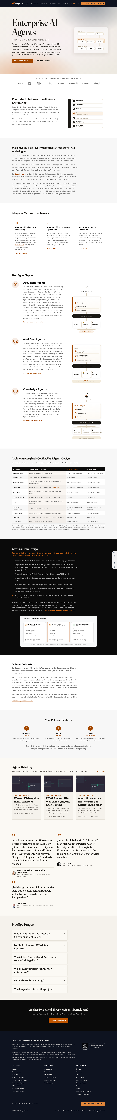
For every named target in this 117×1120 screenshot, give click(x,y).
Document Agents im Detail (32, 322)
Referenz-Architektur (50, 1080)
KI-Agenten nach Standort (83, 1091)
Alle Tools (114, 567)
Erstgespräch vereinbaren (93, 3)
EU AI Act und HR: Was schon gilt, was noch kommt (58, 801)
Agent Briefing (52, 3)
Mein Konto (58, 1111)
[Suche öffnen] (79, 4)
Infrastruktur (83, 248)
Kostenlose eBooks (81, 1080)
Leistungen (25, 4)
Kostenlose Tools (81, 1083)
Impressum (66, 1111)
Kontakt (65, 3)
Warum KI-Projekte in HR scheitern (26, 800)
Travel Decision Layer (18, 1091)
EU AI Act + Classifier (50, 1077)
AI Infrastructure (16, 1086)
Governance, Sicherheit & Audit (22, 701)
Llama (54, 487)
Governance (34, 4)
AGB (89, 1111)
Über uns (59, 3)
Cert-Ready (47, 1072)
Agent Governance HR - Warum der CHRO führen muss (90, 801)
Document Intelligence (18, 1083)
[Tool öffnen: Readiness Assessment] (114, 563)
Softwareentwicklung (18, 1088)
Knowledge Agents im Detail (32, 421)
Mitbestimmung (48, 1074)
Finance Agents (16, 1072)
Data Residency (48, 1083)
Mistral (58, 487)
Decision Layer (20, 174)
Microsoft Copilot (72, 469)
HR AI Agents (51, 248)
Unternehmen (81, 1065)
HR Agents (15, 1074)
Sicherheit (83, 1111)
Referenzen (43, 3)
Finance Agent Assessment (19, 1080)
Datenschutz (75, 1111)
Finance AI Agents (21, 253)
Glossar (78, 1086)
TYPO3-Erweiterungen (82, 1094)
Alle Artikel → (101, 771)
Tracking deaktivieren (99, 1111)
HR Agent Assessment (18, 1077)
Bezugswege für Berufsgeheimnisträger (60, 610)
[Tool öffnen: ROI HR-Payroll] (114, 559)
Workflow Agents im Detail (32, 373)
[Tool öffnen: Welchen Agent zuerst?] (114, 555)
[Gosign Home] (16, 3)
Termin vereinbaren (21, 61)
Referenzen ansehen (43, 61)
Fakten (78, 1088)
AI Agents (14, 1069)
